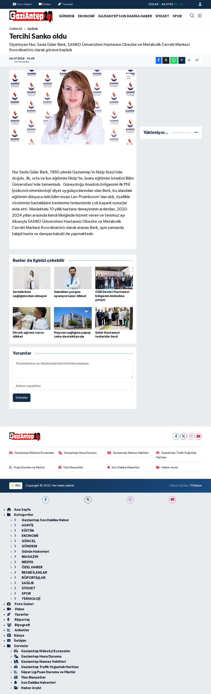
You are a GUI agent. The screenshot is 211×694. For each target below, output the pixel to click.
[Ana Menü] (200, 16)
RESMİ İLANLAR (34, 572)
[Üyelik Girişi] (198, 4)
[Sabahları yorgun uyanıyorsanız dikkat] (73, 278)
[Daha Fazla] (181, 60)
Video (47, 4)
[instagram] (130, 499)
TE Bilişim (196, 485)
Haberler (15, 29)
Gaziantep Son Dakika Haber (45, 520)
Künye (19, 635)
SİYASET (162, 16)
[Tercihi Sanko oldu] (72, 107)
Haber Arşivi (170, 467)
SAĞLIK (32, 29)
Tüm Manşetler (73, 467)
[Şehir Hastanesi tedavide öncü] (114, 318)
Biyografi (22, 625)
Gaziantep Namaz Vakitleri (131, 452)
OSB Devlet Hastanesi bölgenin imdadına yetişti (112, 295)
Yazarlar (67, 4)
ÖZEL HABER (31, 567)
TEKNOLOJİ (30, 598)
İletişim (20, 640)
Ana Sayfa (22, 509)
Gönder (22, 397)
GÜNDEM (66, 16)
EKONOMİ (86, 16)
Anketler (21, 630)
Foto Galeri (24, 4)
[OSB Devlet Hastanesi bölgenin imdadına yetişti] (114, 278)
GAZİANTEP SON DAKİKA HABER (125, 16)
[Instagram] (191, 436)
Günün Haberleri (35, 551)
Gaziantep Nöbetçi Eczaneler (34, 452)
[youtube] (172, 499)
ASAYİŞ (27, 525)
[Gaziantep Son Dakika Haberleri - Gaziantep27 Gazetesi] (31, 16)
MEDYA (27, 562)
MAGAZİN (29, 556)
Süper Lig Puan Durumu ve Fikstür (48, 672)
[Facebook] (176, 436)
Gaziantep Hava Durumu (80, 452)
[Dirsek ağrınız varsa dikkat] (31, 318)
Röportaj (21, 619)
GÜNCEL (28, 541)
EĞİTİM (27, 530)
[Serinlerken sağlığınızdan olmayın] (31, 278)
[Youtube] (198, 436)
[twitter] (87, 499)
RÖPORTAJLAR (33, 577)
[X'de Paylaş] (165, 60)
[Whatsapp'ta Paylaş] (173, 60)
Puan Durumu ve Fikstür (29, 467)
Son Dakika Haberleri (125, 467)
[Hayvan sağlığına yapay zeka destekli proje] (73, 318)
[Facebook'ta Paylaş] (159, 60)
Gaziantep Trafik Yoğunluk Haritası (176, 455)
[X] (183, 436)
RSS (17, 485)
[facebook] (45, 499)
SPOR (177, 16)
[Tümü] (196, 132)
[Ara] (192, 16)
